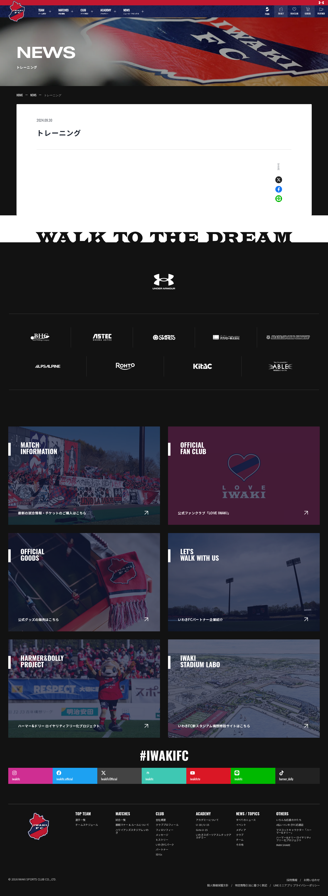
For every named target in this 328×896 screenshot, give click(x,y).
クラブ (240, 834)
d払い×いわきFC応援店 (290, 824)
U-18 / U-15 (202, 824)
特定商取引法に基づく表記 (251, 885)
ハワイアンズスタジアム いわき (132, 831)
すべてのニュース (246, 820)
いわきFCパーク (165, 844)
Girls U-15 (202, 830)
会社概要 (161, 820)
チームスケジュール (86, 824)
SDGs (159, 854)
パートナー (162, 849)
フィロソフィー (164, 830)
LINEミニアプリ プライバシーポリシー (297, 885)
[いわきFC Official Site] (38, 826)
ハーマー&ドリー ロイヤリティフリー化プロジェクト (293, 839)
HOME (20, 95)
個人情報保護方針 (217, 885)
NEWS (33, 95)
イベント (241, 824)
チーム (240, 839)
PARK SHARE (283, 845)
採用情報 (291, 880)
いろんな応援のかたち (288, 820)
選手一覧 (80, 820)
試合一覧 (121, 820)
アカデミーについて (207, 820)
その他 (240, 844)
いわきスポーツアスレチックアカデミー (213, 836)
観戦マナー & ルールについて (132, 824)
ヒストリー (162, 839)
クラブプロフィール (167, 824)
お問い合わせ (312, 880)
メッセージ (162, 834)
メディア (241, 830)
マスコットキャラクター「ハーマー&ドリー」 (294, 831)
